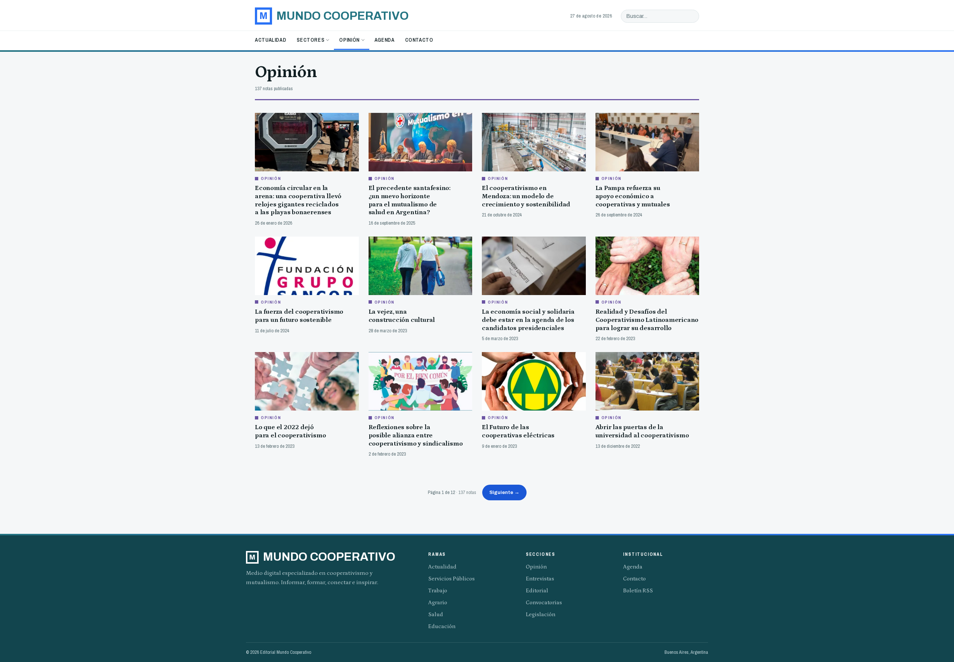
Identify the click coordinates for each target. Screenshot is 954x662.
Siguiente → (504, 492)
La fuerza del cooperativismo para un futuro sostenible (299, 316)
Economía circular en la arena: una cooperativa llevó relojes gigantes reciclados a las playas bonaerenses (298, 200)
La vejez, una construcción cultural (402, 316)
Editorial (537, 590)
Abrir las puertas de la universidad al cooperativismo (642, 431)
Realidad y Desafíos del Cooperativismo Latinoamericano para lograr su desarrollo (647, 320)
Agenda (385, 40)
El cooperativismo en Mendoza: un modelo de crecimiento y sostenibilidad (526, 196)
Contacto (419, 40)
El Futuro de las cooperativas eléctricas (518, 431)
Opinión (349, 40)
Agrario (437, 602)
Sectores (310, 40)
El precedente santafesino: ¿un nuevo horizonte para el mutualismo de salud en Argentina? (410, 200)
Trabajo (437, 590)
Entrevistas (540, 579)
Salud (435, 614)
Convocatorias (544, 602)
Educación (441, 626)
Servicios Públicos (451, 579)
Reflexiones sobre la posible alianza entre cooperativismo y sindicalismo (416, 435)
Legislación (540, 614)
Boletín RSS (638, 590)
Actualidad (270, 40)
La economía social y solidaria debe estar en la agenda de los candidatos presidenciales (528, 320)
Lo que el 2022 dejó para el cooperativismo (290, 431)
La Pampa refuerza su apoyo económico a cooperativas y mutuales (633, 196)
